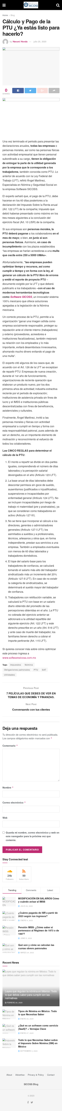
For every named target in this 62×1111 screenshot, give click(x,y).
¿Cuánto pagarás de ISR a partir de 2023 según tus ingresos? (38, 914)
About (9, 1074)
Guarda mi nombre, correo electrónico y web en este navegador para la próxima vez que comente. (32, 836)
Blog (13, 15)
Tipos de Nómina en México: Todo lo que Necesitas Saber (37, 1012)
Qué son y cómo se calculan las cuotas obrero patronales (36, 946)
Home (5, 15)
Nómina (29, 664)
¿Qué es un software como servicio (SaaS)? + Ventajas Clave (38, 1027)
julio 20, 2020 (40, 41)
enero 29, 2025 (27, 1019)
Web (4, 817)
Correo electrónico (14, 802)
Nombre (8, 787)
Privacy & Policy (36, 1074)
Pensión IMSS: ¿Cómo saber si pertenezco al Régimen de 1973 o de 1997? (38, 930)
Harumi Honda (20, 41)
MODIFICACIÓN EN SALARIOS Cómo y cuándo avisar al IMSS (38, 900)
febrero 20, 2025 (14, 1002)
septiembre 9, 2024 (29, 1051)
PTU (36, 669)
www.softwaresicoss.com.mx (19, 658)
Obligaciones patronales (17, 669)
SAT (44, 669)
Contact (51, 1074)
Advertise (19, 1074)
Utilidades (9, 674)
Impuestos (15, 664)
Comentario (10, 745)
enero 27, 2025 (27, 1033)
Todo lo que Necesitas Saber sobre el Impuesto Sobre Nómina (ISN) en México (38, 1043)
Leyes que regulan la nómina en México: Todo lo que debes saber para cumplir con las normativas (31, 994)
